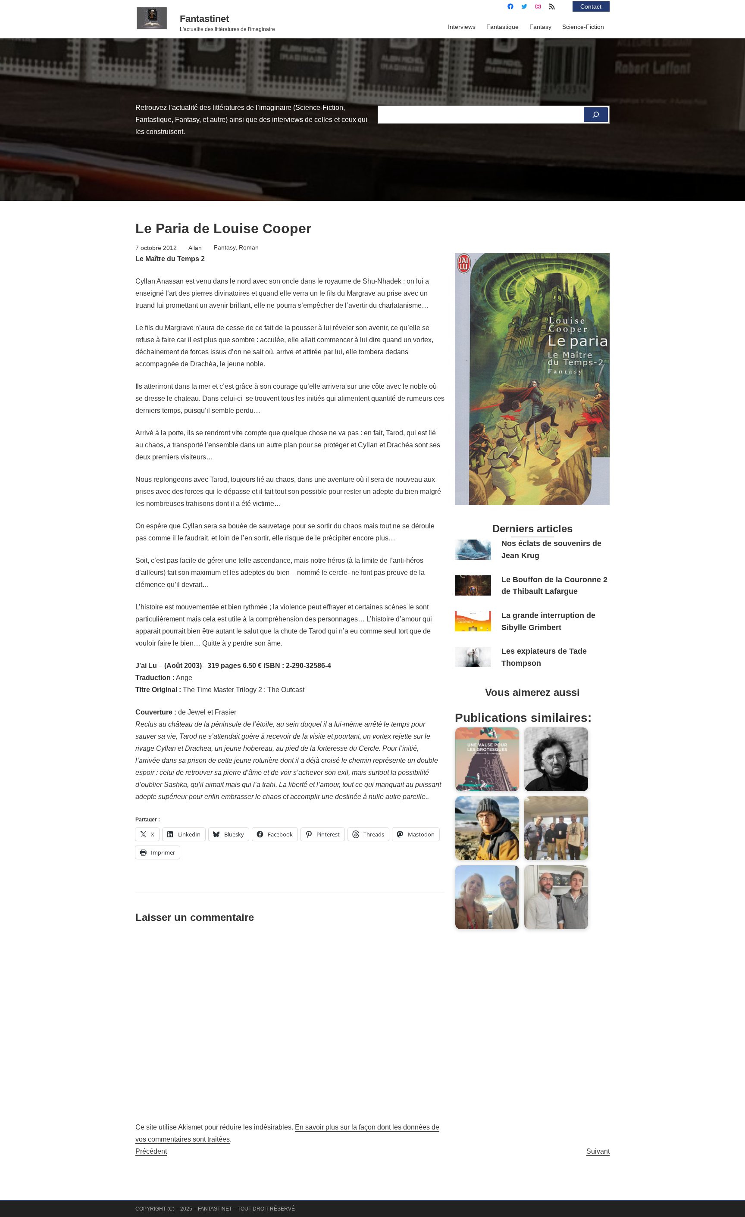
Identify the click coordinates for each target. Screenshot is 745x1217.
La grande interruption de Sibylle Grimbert (548, 621)
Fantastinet (204, 18)
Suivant (598, 1151)
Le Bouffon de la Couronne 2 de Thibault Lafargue (554, 585)
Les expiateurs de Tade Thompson (544, 657)
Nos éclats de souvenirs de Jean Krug (551, 549)
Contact (590, 6)
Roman (249, 247)
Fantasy (224, 247)
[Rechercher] (596, 114)
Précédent (151, 1151)
